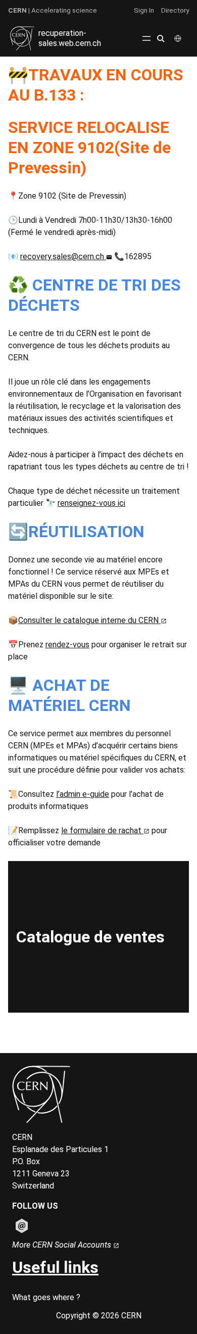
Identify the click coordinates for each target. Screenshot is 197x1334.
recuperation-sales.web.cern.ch (69, 38)
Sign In (144, 10)
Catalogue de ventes (90, 936)
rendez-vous (67, 644)
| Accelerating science (52, 10)
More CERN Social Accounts (62, 1245)
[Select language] (179, 38)
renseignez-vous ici (91, 503)
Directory (175, 10)
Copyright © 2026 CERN (98, 1315)
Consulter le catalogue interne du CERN (89, 620)
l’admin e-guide (82, 794)
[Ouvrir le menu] (146, 38)
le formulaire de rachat (102, 830)
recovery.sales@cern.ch (63, 256)
